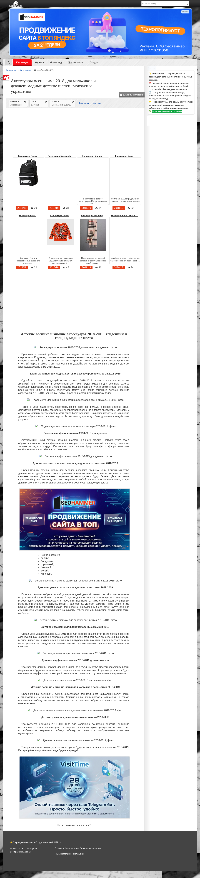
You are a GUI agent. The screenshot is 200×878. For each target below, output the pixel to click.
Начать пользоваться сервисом (167, 111)
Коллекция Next (27, 215)
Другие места (75, 62)
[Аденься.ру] (15, 4)
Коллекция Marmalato (60, 156)
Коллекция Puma (27, 156)
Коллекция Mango (92, 156)
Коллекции (11, 70)
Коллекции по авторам (90, 103)
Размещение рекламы (90, 848)
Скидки (94, 62)
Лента (8, 63)
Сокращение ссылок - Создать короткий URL (35, 842)
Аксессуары (25, 70)
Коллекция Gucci (59, 215)
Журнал (39, 62)
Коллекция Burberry (92, 215)
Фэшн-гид (56, 62)
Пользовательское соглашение (69, 854)
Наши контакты (72, 848)
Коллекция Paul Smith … (124, 215)
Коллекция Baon (124, 156)
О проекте (59, 848)
